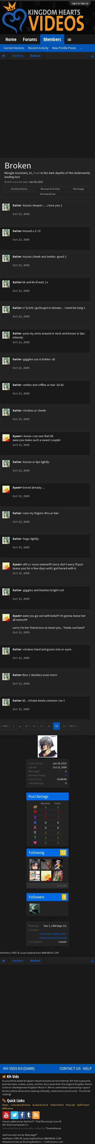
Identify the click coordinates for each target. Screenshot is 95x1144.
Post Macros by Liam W (48, 1121)
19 (26, 726)
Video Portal (57, 1104)
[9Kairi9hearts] (34, 908)
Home (11, 39)
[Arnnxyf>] (34, 875)
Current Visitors (14, 48)
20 (34, 726)
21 (41, 726)
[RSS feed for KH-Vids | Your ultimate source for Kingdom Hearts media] (36, 1115)
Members (52, 39)
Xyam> (17, 436)
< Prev (4, 726)
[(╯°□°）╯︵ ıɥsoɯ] (46, 864)
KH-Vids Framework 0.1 (15, 1124)
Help (87, 1068)
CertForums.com (53, 1141)
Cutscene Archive (20, 1104)
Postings (78, 189)
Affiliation (7, 1108)
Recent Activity (50, 189)
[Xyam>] (46, 875)
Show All (61, 885)
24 (64, 726)
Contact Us (70, 1068)
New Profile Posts (64, 48)
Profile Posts (19, 189)
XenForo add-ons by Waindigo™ (19, 1134)
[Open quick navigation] (92, 55)
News (5, 1104)
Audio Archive (40, 1104)
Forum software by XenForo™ (18, 1121)
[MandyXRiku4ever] (57, 864)
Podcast (70, 1104)
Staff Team (83, 1104)
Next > (73, 726)
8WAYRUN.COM (50, 952)
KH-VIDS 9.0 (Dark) (19, 1068)
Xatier (17, 205)
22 (49, 726)
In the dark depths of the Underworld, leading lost (47, 175)
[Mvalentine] (57, 875)
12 (63, 852)
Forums (30, 39)
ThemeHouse (53, 1128)
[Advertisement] (47, 109)
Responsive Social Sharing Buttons (21, 1141)
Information (47, 194)
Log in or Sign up (80, 3)
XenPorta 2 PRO (8, 952)
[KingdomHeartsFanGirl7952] (34, 864)
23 (56, 726)
